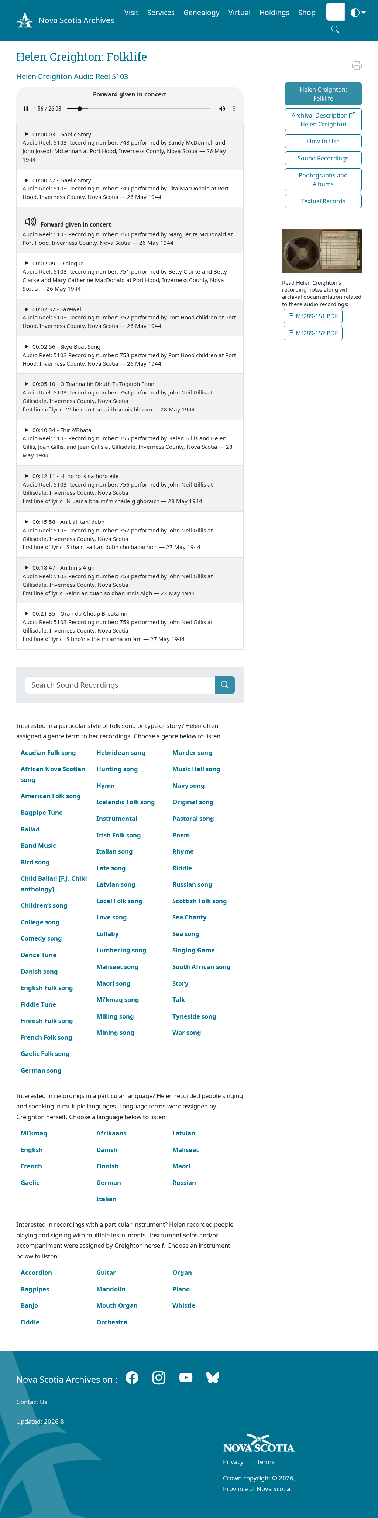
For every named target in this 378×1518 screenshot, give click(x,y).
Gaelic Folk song (45, 1053)
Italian (106, 1199)
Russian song (192, 884)
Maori (181, 1166)
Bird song (35, 862)
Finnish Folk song (47, 1020)
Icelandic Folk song (125, 801)
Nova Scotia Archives (76, 20)
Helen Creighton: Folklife (323, 93)
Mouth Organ (117, 1305)
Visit (131, 12)
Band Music (38, 845)
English (32, 1149)
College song (40, 922)
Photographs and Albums (323, 179)
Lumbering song (121, 950)
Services (161, 12)
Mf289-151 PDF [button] (316, 316)
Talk (178, 999)
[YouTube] (185, 1377)
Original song (193, 801)
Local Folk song (119, 901)
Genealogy (201, 12)
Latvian (183, 1133)
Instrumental (116, 818)
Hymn (105, 785)
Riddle (182, 868)
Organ (182, 1272)
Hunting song (117, 769)
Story (180, 983)
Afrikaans (111, 1133)
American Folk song (51, 796)
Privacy (233, 1461)
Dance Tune (38, 955)
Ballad (30, 829)
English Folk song (47, 987)
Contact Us (31, 1401)
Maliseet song (117, 966)
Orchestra (111, 1322)
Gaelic (30, 1182)
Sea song (185, 933)
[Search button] (335, 29)
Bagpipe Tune (42, 812)
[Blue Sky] (212, 1377)
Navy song (188, 785)
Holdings (274, 12)
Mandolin (111, 1289)
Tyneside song (194, 1016)
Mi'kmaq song (117, 999)
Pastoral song (193, 818)
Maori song (113, 983)
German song (41, 1070)
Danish (106, 1149)
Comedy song (41, 938)
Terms (266, 1461)
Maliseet (185, 1149)
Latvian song (115, 884)
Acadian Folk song (48, 752)
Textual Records (323, 201)
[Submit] (225, 685)
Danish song (39, 971)
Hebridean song (120, 752)
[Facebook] (132, 1377)
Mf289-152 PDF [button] (316, 333)
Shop (307, 12)
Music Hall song (196, 769)
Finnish (107, 1166)
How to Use (323, 141)
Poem (181, 835)
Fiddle (30, 1322)
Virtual (239, 12)
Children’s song (44, 905)
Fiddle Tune (38, 1004)
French (31, 1166)
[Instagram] (159, 1377)
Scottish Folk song (199, 901)
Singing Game (193, 950)
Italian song (114, 851)
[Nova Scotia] (259, 1444)
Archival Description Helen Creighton (320, 119)
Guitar (106, 1272)
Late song (111, 868)
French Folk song (46, 1037)
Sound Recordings (323, 158)
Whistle (183, 1305)
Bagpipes (35, 1289)
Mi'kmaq (34, 1133)
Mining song (115, 1032)
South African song (201, 966)
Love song (111, 917)
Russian (184, 1182)
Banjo (29, 1305)
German (108, 1182)
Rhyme (183, 851)
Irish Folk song (118, 835)
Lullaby (107, 933)
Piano (181, 1289)
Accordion (36, 1272)
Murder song (192, 752)
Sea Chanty (189, 917)
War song (186, 1032)
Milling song (115, 1016)
